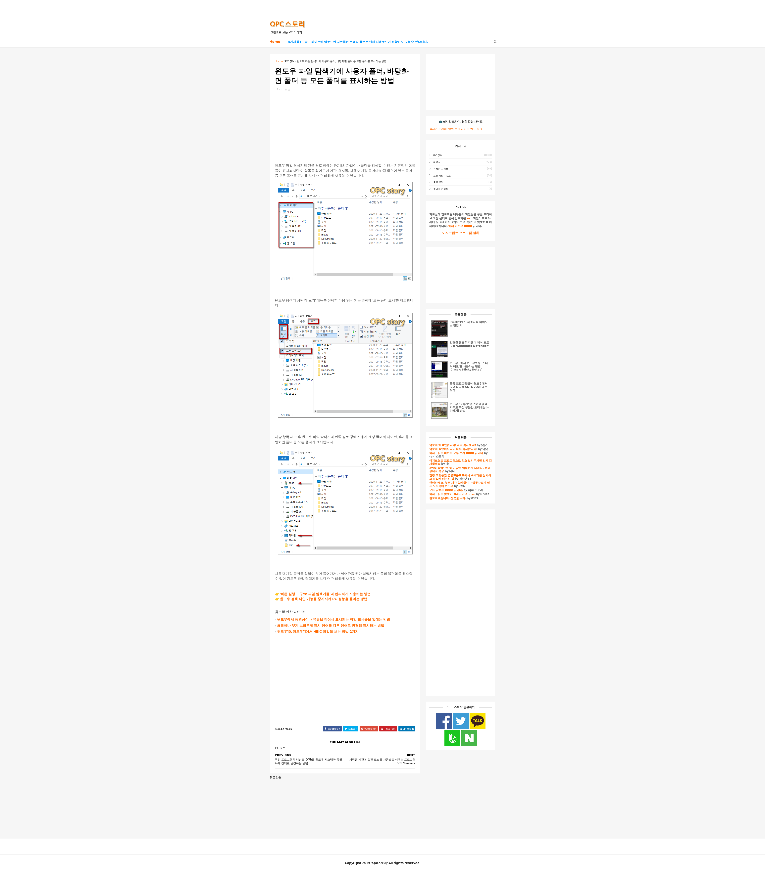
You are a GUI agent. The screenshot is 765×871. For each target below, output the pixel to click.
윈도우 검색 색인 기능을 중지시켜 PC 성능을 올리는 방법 (323, 599)
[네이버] (469, 745)
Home (275, 42)
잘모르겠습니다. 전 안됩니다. (447, 498)
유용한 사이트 (440, 168)
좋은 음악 (438, 182)
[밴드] (452, 745)
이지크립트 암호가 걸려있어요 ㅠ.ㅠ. (452, 494)
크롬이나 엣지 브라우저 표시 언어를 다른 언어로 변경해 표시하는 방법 (330, 626)
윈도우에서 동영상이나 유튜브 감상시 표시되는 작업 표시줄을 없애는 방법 (333, 619)
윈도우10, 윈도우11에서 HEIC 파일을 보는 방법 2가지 (318, 631)
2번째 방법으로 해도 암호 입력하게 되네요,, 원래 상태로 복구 (459, 469)
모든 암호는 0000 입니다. (446, 490)
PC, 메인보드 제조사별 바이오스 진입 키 (469, 323)
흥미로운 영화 (440, 188)
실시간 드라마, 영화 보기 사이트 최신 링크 (455, 129)
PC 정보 (290, 61)
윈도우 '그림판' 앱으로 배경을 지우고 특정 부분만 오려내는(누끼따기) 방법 (469, 407)
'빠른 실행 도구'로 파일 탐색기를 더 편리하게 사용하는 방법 (325, 594)
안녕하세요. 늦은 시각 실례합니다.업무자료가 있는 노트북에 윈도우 (459, 484)
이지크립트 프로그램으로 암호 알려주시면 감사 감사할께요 (460, 462)
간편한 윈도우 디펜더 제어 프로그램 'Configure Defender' (469, 344)
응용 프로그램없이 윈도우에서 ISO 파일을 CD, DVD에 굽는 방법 (468, 387)
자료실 (436, 161)
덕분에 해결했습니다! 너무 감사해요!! (452, 445)
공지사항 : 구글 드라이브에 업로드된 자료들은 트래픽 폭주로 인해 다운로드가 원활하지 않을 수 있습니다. (357, 42)
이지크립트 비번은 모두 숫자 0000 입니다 (456, 453)
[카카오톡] (477, 728)
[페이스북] (444, 728)
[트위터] (461, 728)
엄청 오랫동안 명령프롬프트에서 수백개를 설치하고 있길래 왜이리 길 (460, 476)
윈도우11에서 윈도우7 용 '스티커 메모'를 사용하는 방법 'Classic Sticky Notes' (469, 366)
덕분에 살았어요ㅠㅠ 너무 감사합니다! (453, 449)
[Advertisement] (345, 123)
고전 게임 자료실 (442, 175)
